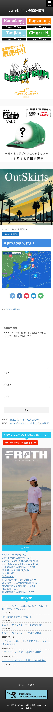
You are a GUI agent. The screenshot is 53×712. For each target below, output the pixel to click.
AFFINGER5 (26, 708)
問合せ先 (31, 685)
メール (7, 384)
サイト (6, 396)
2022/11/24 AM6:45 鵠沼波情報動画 (21, 652)
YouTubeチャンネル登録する (19, 442)
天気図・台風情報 (12, 309)
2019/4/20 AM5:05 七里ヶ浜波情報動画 (29, 423)
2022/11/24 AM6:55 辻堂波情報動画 (21, 633)
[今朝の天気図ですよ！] (33, 296)
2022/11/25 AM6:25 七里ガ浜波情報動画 (24, 660)
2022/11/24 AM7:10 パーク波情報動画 (22, 624)
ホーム (21, 685)
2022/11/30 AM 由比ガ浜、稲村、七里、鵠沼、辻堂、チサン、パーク (25, 607)
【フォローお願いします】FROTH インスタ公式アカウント (25, 643)
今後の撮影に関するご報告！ (17, 616)
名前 (6, 373)
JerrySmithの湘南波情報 (26, 10)
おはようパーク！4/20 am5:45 (25, 420)
